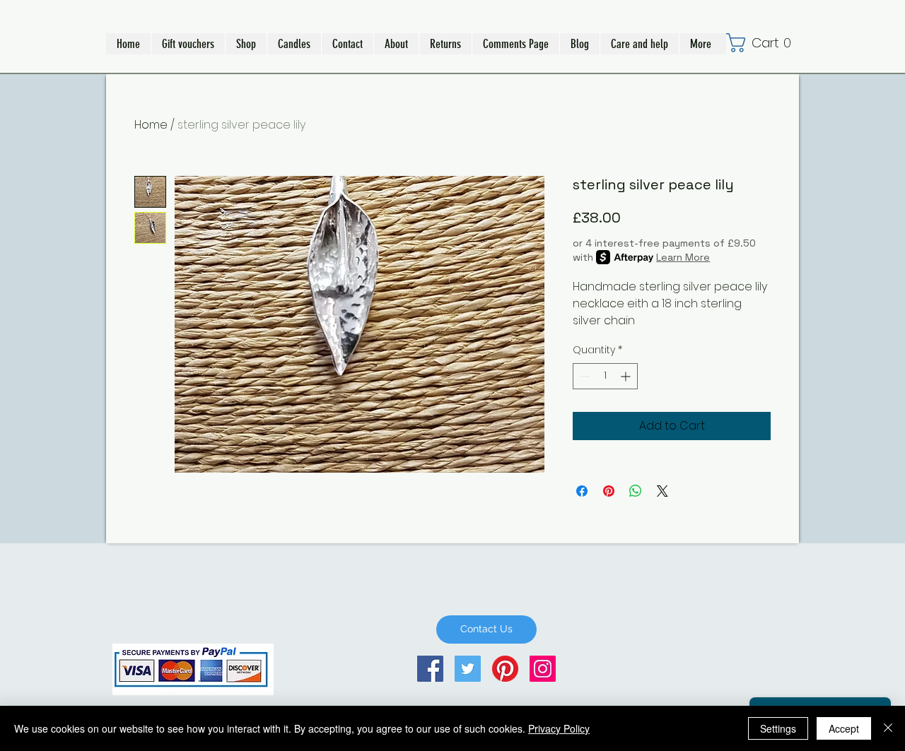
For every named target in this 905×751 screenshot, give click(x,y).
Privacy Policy (559, 728)
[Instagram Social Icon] (543, 669)
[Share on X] (662, 491)
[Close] (888, 728)
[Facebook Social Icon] (430, 669)
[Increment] (627, 376)
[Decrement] (583, 376)
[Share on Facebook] (581, 491)
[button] (246, 43)
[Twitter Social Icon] (468, 669)
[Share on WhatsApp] (635, 491)
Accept (844, 728)
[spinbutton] (605, 376)
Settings (778, 728)
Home (151, 125)
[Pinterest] (505, 669)
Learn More (683, 257)
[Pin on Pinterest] (608, 491)
